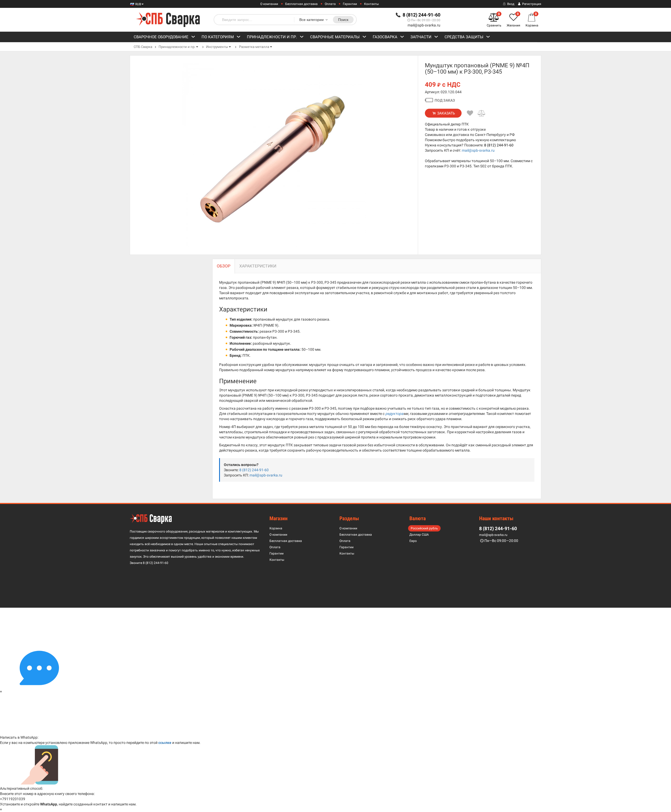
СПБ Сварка (143, 47)
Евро (413, 541)
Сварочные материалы (335, 37)
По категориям (218, 37)
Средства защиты (464, 37)
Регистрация (531, 4)
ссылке (164, 742)
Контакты (371, 4)
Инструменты (217, 47)
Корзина (275, 528)
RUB (137, 4)
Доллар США (419, 534)
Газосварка (385, 37)
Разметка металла (254, 47)
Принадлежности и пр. (272, 37)
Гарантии (350, 4)
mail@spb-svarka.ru (424, 25)
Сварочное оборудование (161, 37)
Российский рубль (424, 528)
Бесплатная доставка (301, 4)
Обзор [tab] (223, 266)
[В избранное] (470, 113)
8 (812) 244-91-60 (498, 145)
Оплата (330, 4)
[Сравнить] (481, 113)
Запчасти (420, 37)
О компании (269, 4)
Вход (510, 4)
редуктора (394, 414)
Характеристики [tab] (257, 266)
